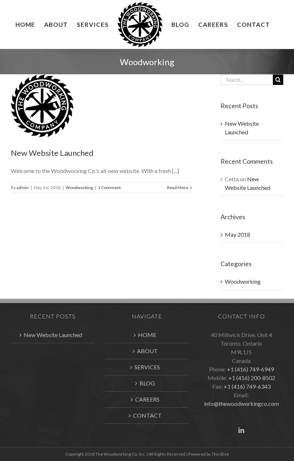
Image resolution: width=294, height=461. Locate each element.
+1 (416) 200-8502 (251, 377)
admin (22, 187)
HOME (147, 334)
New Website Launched (52, 153)
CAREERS (147, 399)
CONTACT (147, 415)
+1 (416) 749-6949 (250, 369)
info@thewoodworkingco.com (241, 403)
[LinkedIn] (241, 430)
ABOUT (147, 350)
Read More (177, 187)
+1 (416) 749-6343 (247, 386)
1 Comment (109, 187)
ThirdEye (220, 454)
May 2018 (237, 234)
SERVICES (147, 367)
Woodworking (79, 187)
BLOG (147, 383)
